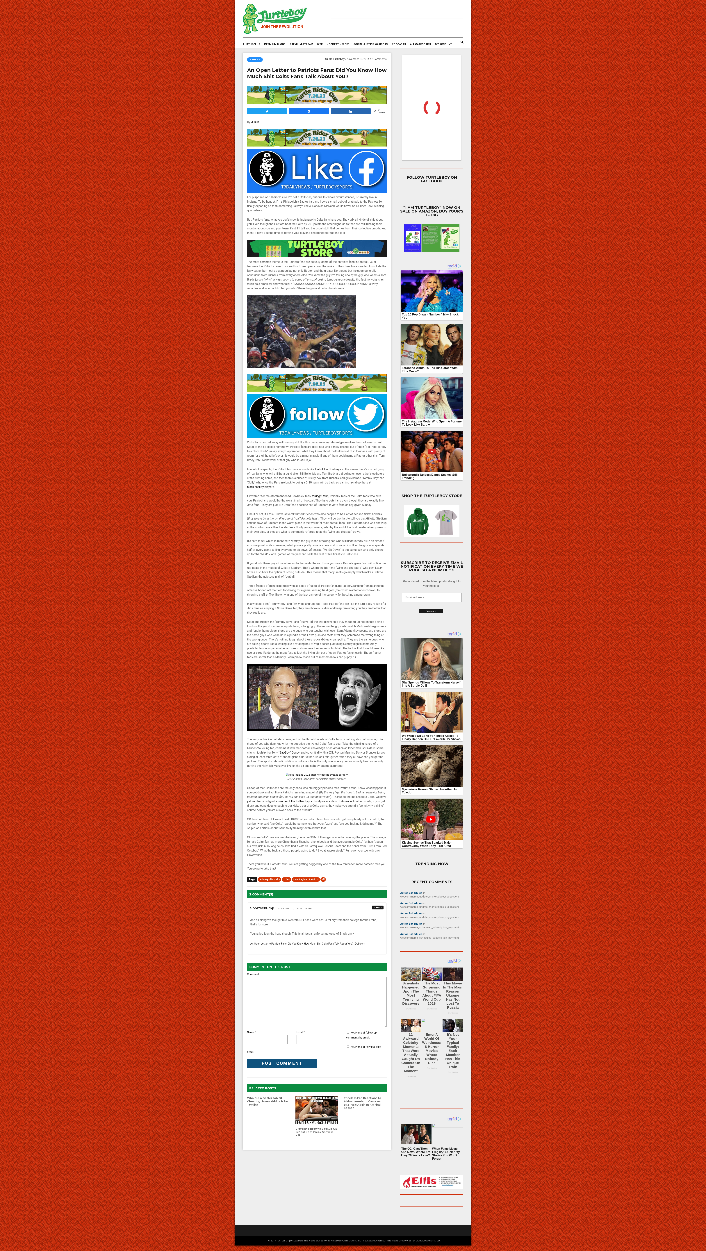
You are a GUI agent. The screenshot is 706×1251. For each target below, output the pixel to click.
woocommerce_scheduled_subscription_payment (429, 927)
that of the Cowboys (328, 469)
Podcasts (399, 44)
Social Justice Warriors (371, 44)
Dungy (296, 752)
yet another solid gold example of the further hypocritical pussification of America (299, 801)
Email (300, 1032)
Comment (253, 974)
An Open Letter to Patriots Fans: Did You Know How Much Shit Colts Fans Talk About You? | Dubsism (307, 943)
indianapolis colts (269, 879)
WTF (320, 44)
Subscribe (431, 611)
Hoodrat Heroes (338, 44)
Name (250, 1032)
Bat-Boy (284, 752)
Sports (255, 59)
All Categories (420, 44)
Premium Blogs (275, 44)
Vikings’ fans (320, 496)
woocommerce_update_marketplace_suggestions (429, 896)
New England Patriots (306, 879)
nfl (323, 879)
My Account (443, 44)
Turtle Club (251, 44)
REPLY (378, 907)
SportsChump (262, 908)
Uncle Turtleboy (335, 59)
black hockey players (260, 487)
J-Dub (255, 122)
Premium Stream (301, 44)
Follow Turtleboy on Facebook (432, 179)
